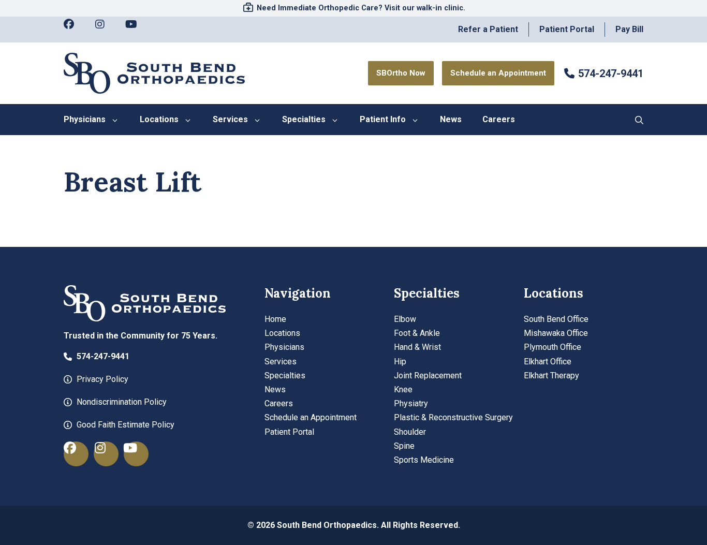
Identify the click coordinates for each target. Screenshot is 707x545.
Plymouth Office (552, 347)
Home (275, 319)
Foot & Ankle (417, 333)
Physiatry (411, 403)
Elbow (405, 319)
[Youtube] (136, 29)
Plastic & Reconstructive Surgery (453, 417)
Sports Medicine (424, 460)
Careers (498, 119)
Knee (403, 389)
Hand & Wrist (417, 347)
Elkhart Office (547, 361)
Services (230, 119)
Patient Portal (566, 29)
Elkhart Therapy (551, 375)
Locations (159, 119)
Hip (400, 361)
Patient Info (383, 119)
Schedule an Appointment (310, 417)
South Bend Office (556, 319)
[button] (639, 119)
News (451, 119)
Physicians (85, 119)
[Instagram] (105, 29)
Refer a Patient (488, 29)
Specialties (304, 119)
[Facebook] (74, 29)
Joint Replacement (428, 375)
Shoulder (410, 432)
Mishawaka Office (556, 333)
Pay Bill (629, 29)
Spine (404, 446)
